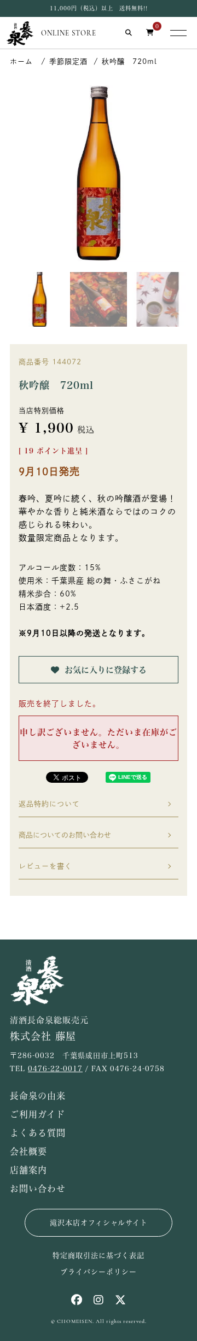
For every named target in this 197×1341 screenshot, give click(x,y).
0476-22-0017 (55, 1068)
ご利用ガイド (37, 1114)
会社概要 (28, 1151)
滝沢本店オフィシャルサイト (99, 1222)
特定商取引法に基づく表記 (98, 1255)
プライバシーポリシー (98, 1271)
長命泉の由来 (38, 1095)
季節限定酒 (68, 61)
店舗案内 (28, 1170)
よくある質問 (38, 1133)
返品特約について (49, 803)
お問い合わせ (38, 1188)
